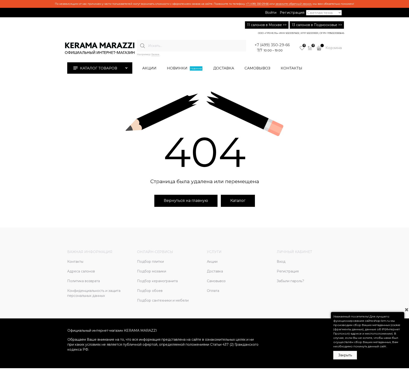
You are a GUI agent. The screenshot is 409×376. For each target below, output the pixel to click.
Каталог (237, 200)
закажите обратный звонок (293, 3)
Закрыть (345, 355)
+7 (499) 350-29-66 (257, 3)
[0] (302, 50)
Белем (155, 54)
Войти (270, 12)
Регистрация (292, 12)
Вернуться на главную (186, 200)
